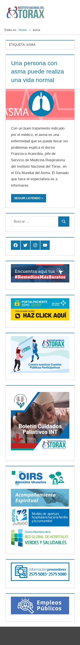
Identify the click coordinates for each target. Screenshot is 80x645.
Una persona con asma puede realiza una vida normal (37, 71)
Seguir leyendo (27, 198)
